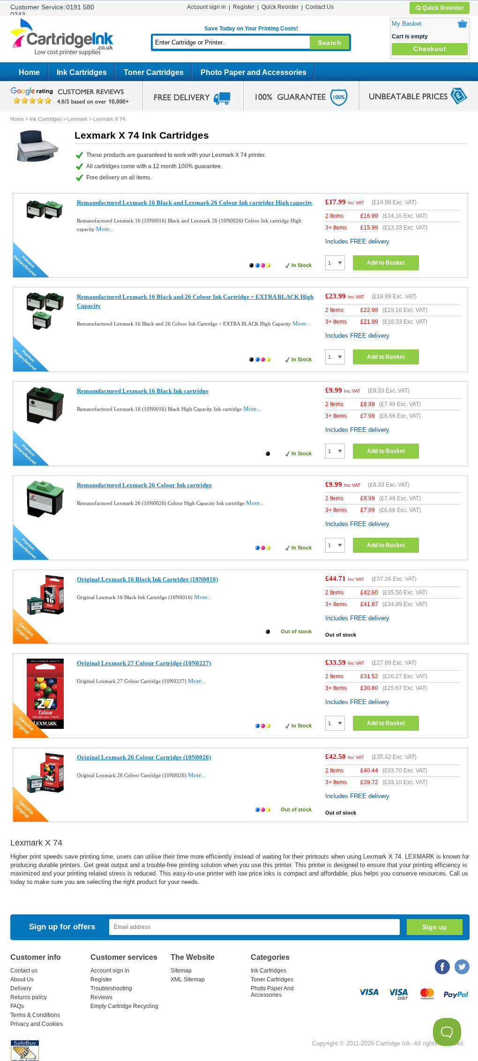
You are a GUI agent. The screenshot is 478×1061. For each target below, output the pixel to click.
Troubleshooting (111, 988)
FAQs (17, 1006)
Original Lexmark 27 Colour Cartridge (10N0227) (144, 663)
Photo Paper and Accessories (253, 72)
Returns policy (28, 997)
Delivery (20, 988)
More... (105, 228)
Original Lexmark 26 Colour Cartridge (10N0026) (144, 757)
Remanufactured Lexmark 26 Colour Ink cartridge (144, 485)
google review (71, 96)
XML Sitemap (188, 979)
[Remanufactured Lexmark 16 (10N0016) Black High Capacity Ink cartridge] (45, 421)
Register (243, 7)
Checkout (429, 48)
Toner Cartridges (154, 72)
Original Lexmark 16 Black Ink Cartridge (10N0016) (147, 579)
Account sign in (206, 7)
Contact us (23, 970)
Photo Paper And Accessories (272, 991)
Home (29, 72)
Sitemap (181, 970)
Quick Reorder (443, 8)
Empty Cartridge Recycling (124, 1006)
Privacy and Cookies (36, 1024)
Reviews (101, 997)
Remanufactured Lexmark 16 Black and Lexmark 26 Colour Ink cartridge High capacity (195, 202)
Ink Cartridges (82, 72)
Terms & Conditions (35, 1015)
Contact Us (320, 7)
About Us (22, 979)
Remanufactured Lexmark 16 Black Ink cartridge (143, 390)
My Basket (406, 23)
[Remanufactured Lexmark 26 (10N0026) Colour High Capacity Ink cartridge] (45, 515)
